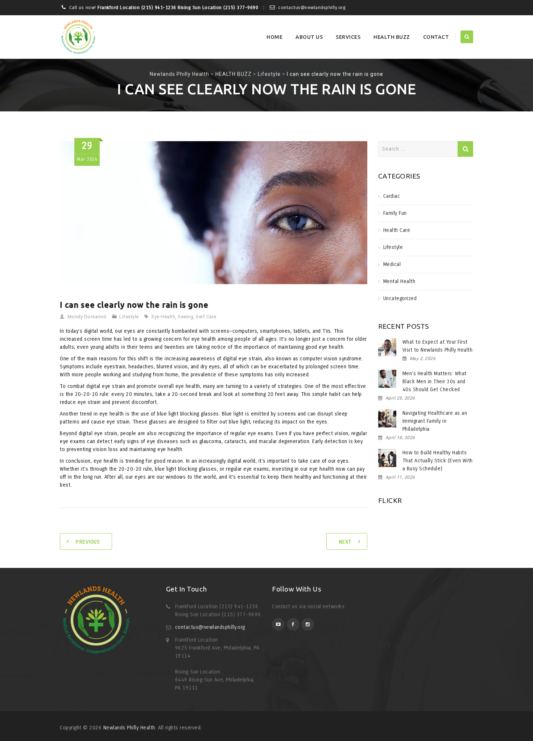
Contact (436, 37)
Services (348, 37)
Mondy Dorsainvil (87, 316)
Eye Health (163, 316)
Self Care (206, 316)
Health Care (396, 230)
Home (274, 37)
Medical (392, 264)
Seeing (185, 316)
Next (345, 542)
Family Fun (395, 213)
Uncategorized (400, 298)
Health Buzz (391, 37)
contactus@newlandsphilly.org (210, 627)
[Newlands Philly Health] (78, 37)
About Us (309, 37)
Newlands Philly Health (129, 728)
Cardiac (391, 196)
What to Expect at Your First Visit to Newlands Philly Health (437, 346)
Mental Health (399, 281)
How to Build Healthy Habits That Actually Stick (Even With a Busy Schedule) (437, 461)
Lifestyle (129, 316)
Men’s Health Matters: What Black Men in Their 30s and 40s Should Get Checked (434, 381)
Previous (87, 542)
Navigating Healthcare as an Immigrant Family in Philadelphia (434, 421)
